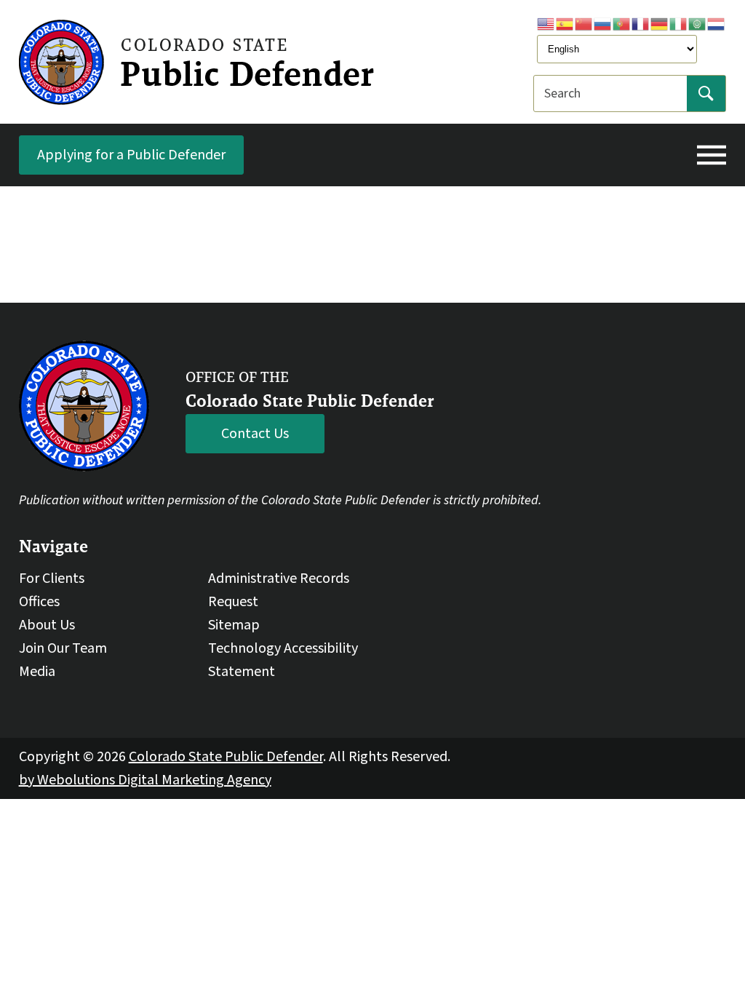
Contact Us (255, 434)
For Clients (51, 578)
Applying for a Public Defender (131, 155)
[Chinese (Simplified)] (584, 23)
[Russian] (603, 23)
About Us (47, 625)
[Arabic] (697, 23)
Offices (39, 602)
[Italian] (678, 23)
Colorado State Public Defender (226, 757)
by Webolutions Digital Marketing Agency (145, 780)
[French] (641, 23)
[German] (659, 23)
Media (37, 671)
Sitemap (234, 625)
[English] (546, 23)
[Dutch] (716, 23)
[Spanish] (565, 23)
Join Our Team (63, 648)
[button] (711, 155)
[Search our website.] (706, 93)
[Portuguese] (622, 23)
